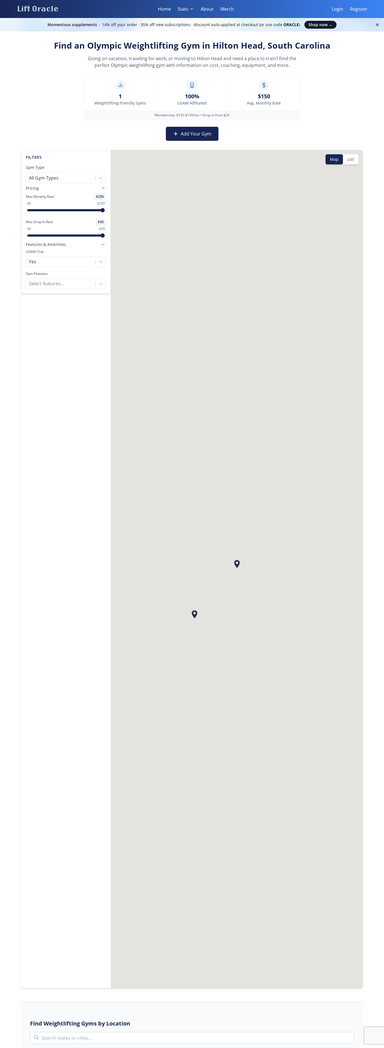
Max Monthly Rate (40, 196)
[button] (194, 614)
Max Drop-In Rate (39, 222)
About (207, 9)
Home (164, 9)
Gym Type (35, 167)
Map (334, 159)
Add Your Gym (196, 134)
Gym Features (37, 273)
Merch (227, 9)
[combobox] (29, 178)
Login (337, 9)
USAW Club (35, 252)
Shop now (320, 24)
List (350, 159)
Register (358, 9)
